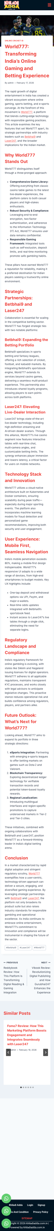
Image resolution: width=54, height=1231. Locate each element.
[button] (49, 5)
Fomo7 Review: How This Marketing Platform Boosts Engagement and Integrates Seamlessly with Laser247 (26, 1035)
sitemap (27, 1218)
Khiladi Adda (16, 1205)
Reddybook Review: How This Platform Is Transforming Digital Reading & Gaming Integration (14, 977)
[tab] (21, 1087)
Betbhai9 (30, 136)
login (30, 1205)
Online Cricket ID (14, 40)
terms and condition (17, 1212)
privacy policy (40, 1212)
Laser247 (10, 140)
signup (41, 1205)
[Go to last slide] (8, 1052)
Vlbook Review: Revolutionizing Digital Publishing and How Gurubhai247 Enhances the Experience (40, 977)
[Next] (45, 1052)
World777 (26, 112)
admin (11, 83)
